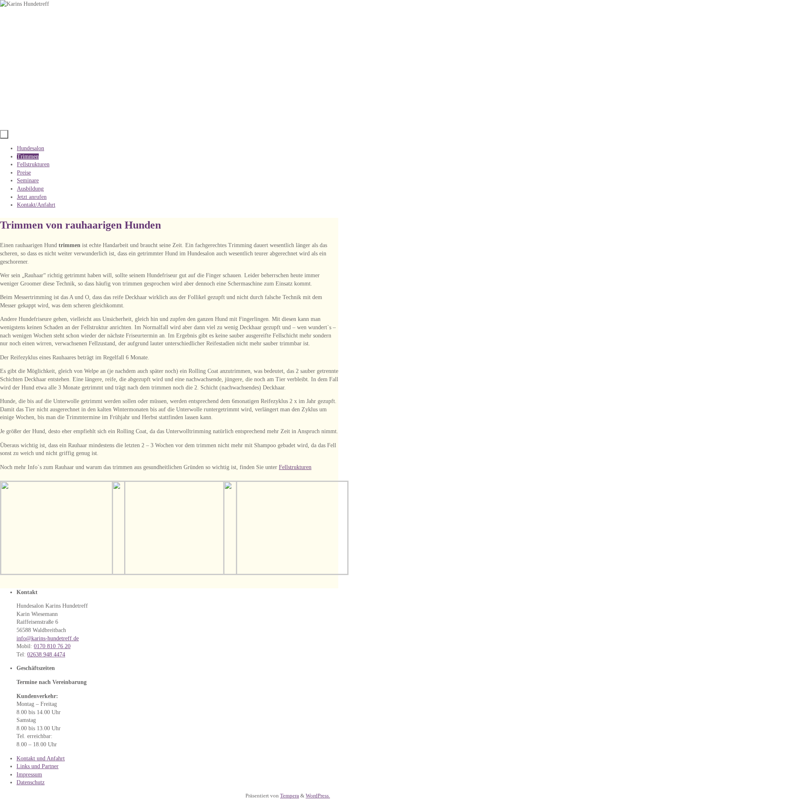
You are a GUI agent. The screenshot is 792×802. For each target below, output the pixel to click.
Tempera (289, 796)
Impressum (29, 774)
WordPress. (318, 796)
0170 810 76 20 (52, 646)
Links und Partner (37, 766)
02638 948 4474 (46, 654)
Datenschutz (30, 782)
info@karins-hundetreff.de (47, 638)
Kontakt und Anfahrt (40, 758)
